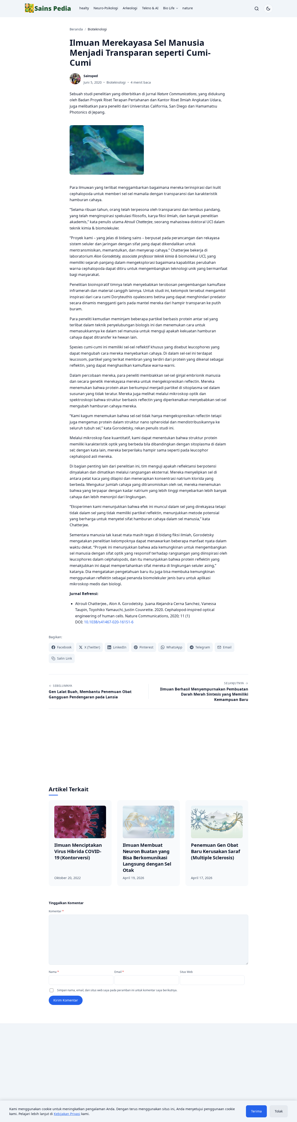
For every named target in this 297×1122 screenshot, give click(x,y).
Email (119, 972)
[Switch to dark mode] (268, 8)
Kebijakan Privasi (67, 1114)
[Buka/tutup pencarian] (256, 8)
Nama (54, 972)
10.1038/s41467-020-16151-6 (108, 622)
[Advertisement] (148, 750)
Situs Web (186, 972)
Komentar (56, 911)
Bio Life (168, 8)
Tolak (279, 1111)
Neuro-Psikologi (106, 8)
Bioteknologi (116, 82)
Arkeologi (130, 8)
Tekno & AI (150, 8)
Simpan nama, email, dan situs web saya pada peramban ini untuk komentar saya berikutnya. (117, 990)
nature (187, 8)
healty (84, 8)
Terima (256, 1111)
